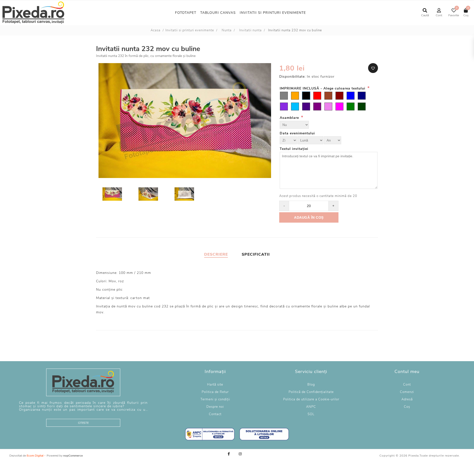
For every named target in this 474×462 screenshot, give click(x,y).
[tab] (216, 254)
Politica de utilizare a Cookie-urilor (311, 399)
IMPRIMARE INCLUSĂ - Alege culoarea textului (323, 88)
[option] (113, 194)
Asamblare (290, 117)
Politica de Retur (215, 392)
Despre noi (215, 407)
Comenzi (407, 392)
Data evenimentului (297, 133)
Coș (407, 407)
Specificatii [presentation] (256, 254)
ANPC (311, 407)
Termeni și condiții (215, 399)
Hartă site (215, 384)
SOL (311, 414)
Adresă (407, 399)
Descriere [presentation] (216, 254)
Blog (311, 384)
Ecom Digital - (36, 456)
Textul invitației (294, 148)
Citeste (83, 423)
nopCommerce (73, 456)
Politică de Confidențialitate (311, 392)
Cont (407, 384)
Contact (215, 414)
